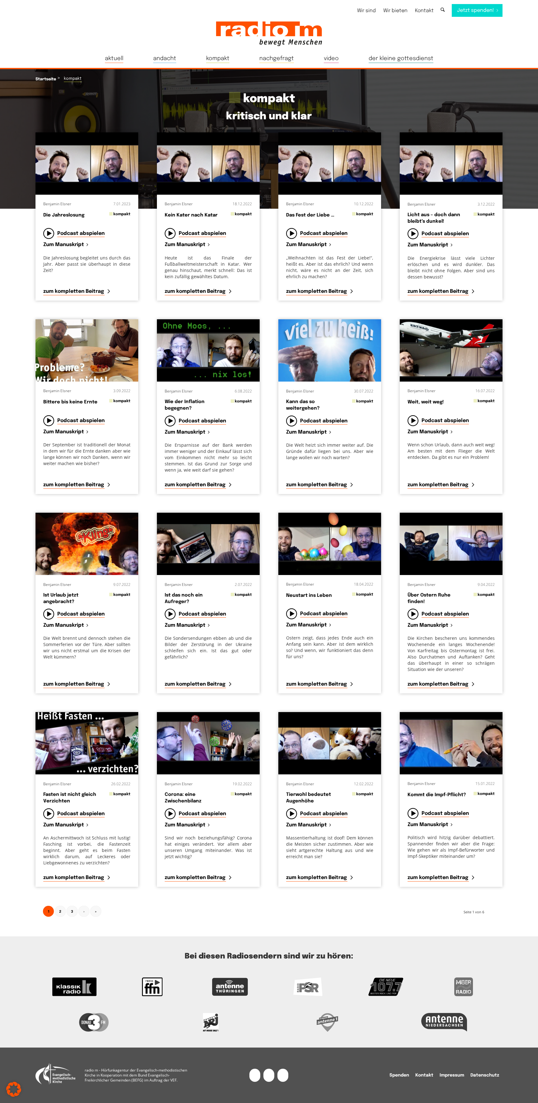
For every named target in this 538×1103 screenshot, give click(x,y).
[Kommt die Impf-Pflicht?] (451, 743)
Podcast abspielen (81, 233)
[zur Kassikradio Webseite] (74, 986)
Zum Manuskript (63, 245)
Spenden (399, 1075)
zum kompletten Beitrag (74, 291)
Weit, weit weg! (426, 402)
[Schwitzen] (329, 350)
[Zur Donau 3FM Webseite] (94, 1022)
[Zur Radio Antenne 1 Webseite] (327, 1022)
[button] (13, 1089)
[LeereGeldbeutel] (208, 350)
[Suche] (443, 10)
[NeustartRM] (86, 163)
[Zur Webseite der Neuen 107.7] (385, 986)
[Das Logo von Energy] (211, 1022)
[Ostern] (329, 544)
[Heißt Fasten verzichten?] (86, 743)
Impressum (452, 1075)
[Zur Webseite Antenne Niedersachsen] (444, 1022)
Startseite (45, 79)
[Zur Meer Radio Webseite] (463, 986)
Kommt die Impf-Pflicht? (437, 794)
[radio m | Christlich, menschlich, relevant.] (269, 33)
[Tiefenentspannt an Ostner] (451, 544)
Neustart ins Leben (309, 595)
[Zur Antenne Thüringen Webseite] (230, 986)
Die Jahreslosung (63, 215)
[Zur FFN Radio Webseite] (152, 986)
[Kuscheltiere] (329, 743)
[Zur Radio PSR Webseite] (308, 986)
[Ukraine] (208, 544)
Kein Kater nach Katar (191, 215)
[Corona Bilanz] (208, 743)
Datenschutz (484, 1075)
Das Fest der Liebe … (310, 215)
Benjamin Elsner (57, 204)
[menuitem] (366, 10)
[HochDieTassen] (86, 544)
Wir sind (366, 10)
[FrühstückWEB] (86, 350)
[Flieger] (451, 350)
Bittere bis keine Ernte (70, 402)
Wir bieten (395, 10)
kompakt (121, 214)
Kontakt (424, 10)
